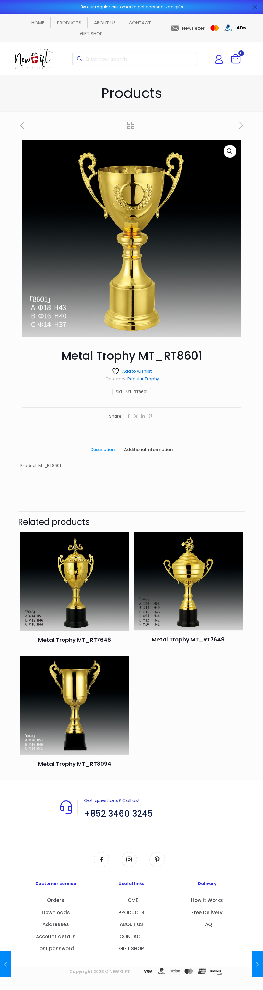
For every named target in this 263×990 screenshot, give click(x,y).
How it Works (207, 900)
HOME (131, 900)
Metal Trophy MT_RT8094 (74, 764)
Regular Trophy (143, 379)
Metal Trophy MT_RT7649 (188, 639)
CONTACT (131, 936)
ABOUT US (131, 924)
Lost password (55, 948)
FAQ (207, 924)
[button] (230, 151)
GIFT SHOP (131, 948)
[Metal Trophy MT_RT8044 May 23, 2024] (5, 964)
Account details (56, 936)
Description (102, 449)
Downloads (56, 912)
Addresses (55, 924)
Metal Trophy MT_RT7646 (74, 640)
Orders (55, 900)
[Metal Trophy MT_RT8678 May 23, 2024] (257, 964)
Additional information (148, 449)
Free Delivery (207, 912)
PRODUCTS (131, 912)
